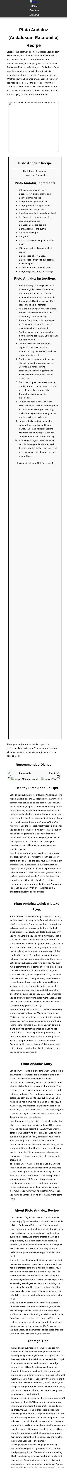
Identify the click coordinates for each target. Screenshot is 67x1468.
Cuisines (34, 10)
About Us (34, 15)
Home (34, 6)
